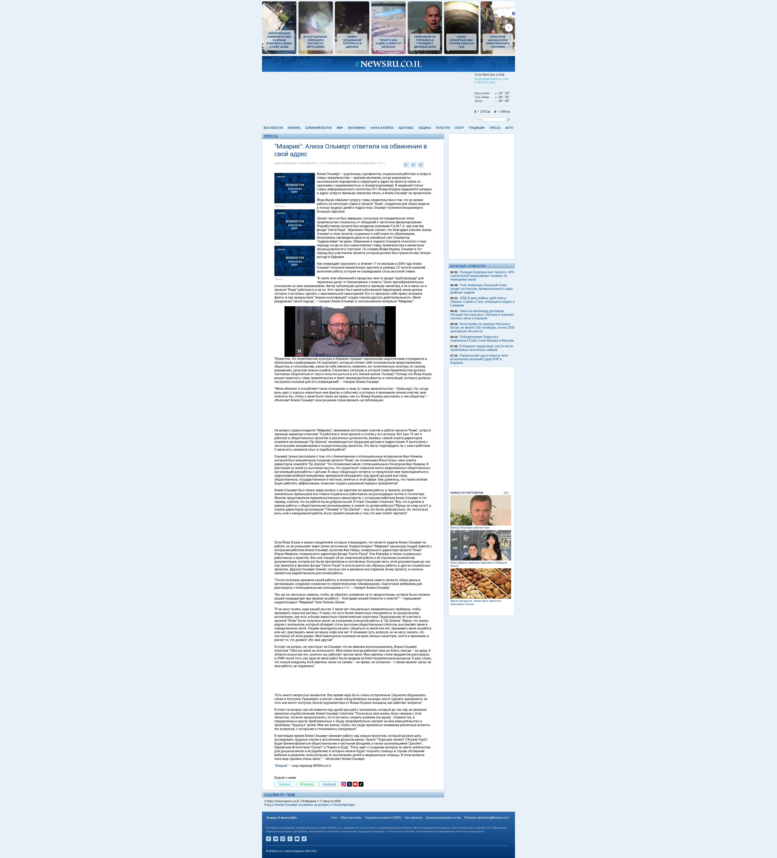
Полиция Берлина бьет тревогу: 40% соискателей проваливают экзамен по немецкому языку (482, 275)
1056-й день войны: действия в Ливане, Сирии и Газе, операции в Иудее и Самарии (482, 301)
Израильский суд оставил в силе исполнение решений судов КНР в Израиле (479, 359)
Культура (443, 127)
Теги (334, 817)
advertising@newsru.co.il (493, 817)
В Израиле (309, 801)
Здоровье (406, 127)
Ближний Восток (319, 127)
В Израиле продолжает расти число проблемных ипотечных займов (481, 348)
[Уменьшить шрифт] (406, 165)
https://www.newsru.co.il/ (283, 801)
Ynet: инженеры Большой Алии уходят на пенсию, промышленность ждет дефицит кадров (481, 288)
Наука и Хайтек (382, 127)
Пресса (494, 127)
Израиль (294, 127)
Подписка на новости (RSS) (383, 817)
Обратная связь (351, 817)
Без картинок (413, 817)
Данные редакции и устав (443, 817)
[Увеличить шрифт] (413, 165)
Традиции (477, 127)
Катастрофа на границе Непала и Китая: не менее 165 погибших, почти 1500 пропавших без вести (482, 327)
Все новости (273, 127)
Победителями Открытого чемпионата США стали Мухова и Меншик (482, 338)
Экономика (356, 127)
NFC (375, 189)
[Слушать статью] (425, 165)
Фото (509, 127)
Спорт (459, 127)
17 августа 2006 (330, 801)
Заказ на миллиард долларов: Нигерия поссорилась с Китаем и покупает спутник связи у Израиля (482, 314)
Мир (340, 127)
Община (424, 127)
